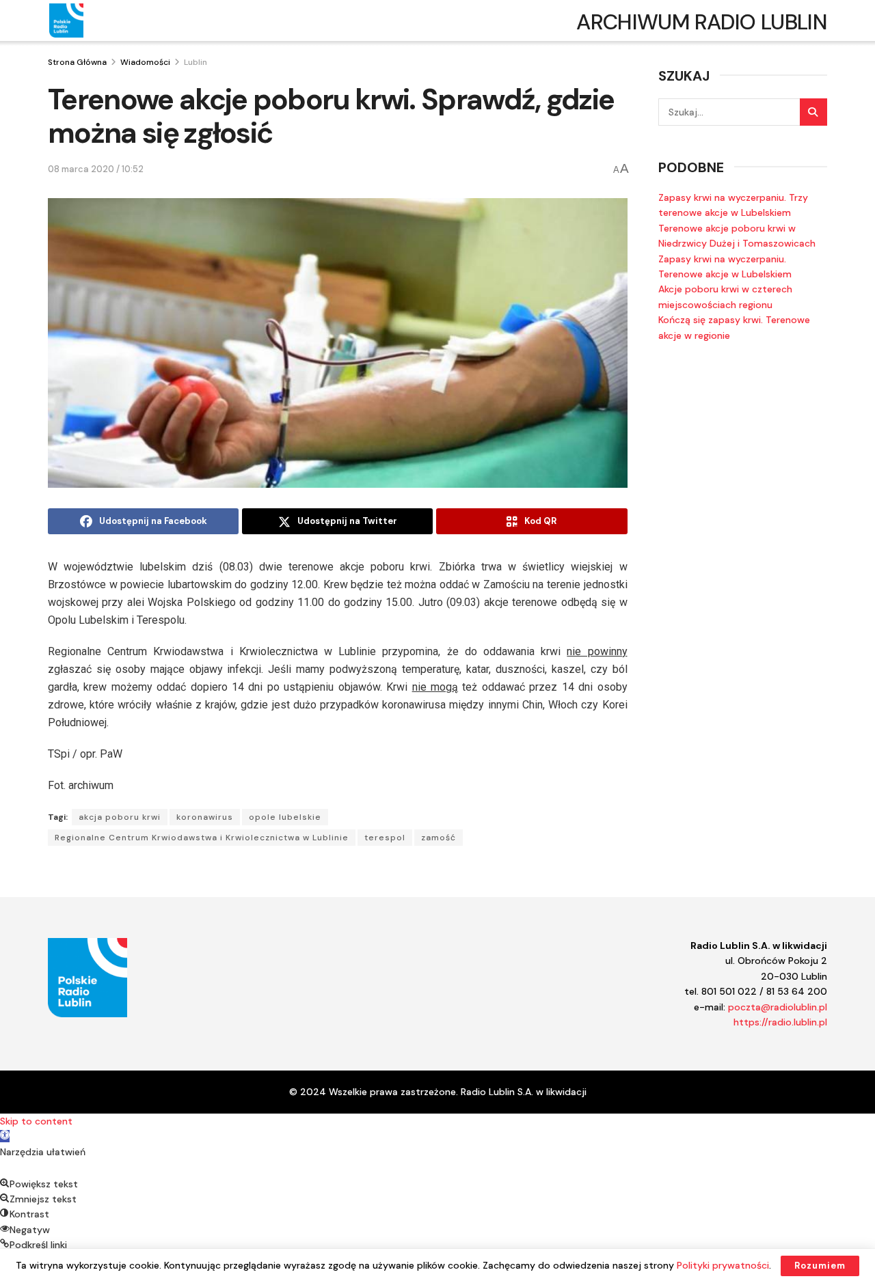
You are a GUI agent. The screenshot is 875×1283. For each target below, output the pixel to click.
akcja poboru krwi (120, 817)
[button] (5, 1136)
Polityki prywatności (723, 1265)
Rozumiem (820, 1265)
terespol (384, 837)
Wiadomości (145, 62)
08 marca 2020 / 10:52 (96, 169)
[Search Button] (813, 112)
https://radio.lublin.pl (780, 1022)
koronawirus (204, 817)
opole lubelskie (285, 817)
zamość (438, 837)
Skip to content (36, 1121)
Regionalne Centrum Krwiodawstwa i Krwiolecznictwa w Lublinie (202, 837)
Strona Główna (77, 62)
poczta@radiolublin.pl (777, 1007)
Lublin (195, 62)
